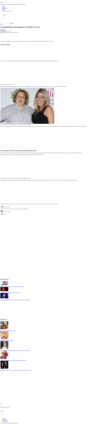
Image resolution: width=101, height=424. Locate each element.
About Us (4, 418)
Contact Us (4, 419)
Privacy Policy (5, 420)
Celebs (4, 29)
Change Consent (16, 423)
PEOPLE (25, 178)
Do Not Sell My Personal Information (6, 423)
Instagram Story (28, 86)
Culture (1, 29)
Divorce (1, 24)
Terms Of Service (5, 421)
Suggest (1, 2)
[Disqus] (50, 218)
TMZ (50, 60)
